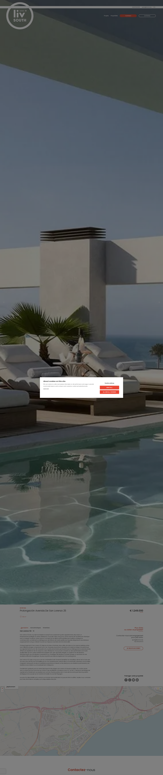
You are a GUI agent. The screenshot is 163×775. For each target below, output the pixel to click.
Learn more (46, 388)
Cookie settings (109, 383)
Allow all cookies (109, 392)
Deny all (109, 387)
